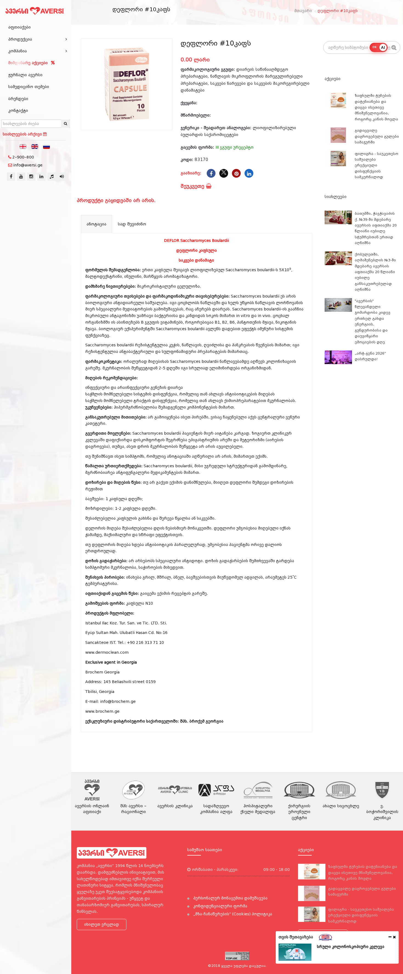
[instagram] (31, 176)
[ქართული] (23, 146)
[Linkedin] (249, 173)
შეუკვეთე (193, 186)
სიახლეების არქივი (23, 134)
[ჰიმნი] (51, 176)
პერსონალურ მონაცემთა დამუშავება (230, 898)
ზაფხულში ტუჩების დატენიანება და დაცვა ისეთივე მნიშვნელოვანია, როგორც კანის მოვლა (376, 107)
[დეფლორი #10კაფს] (126, 84)
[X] (223, 173)
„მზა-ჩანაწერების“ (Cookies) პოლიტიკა (232, 914)
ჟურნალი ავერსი (25, 74)
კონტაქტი (18, 110)
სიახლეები (336, 196)
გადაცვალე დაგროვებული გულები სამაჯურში (377, 136)
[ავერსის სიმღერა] (62, 176)
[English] (34, 146)
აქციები (332, 78)
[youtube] (21, 176)
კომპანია (17, 51)
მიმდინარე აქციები (28, 62)
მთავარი (303, 11)
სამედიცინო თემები (28, 86)
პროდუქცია (20, 39)
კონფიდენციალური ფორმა (219, 906)
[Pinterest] (236, 173)
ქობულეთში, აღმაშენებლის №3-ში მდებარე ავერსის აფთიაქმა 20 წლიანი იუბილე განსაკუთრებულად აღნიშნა (375, 272)
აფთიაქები (19, 27)
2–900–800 (23, 157)
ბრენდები (18, 98)
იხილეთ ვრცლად (101, 924)
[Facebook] (211, 173)
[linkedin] (41, 176)
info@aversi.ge (27, 165)
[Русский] (46, 146)
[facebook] (11, 176)
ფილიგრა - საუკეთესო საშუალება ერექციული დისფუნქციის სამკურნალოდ (376, 165)
